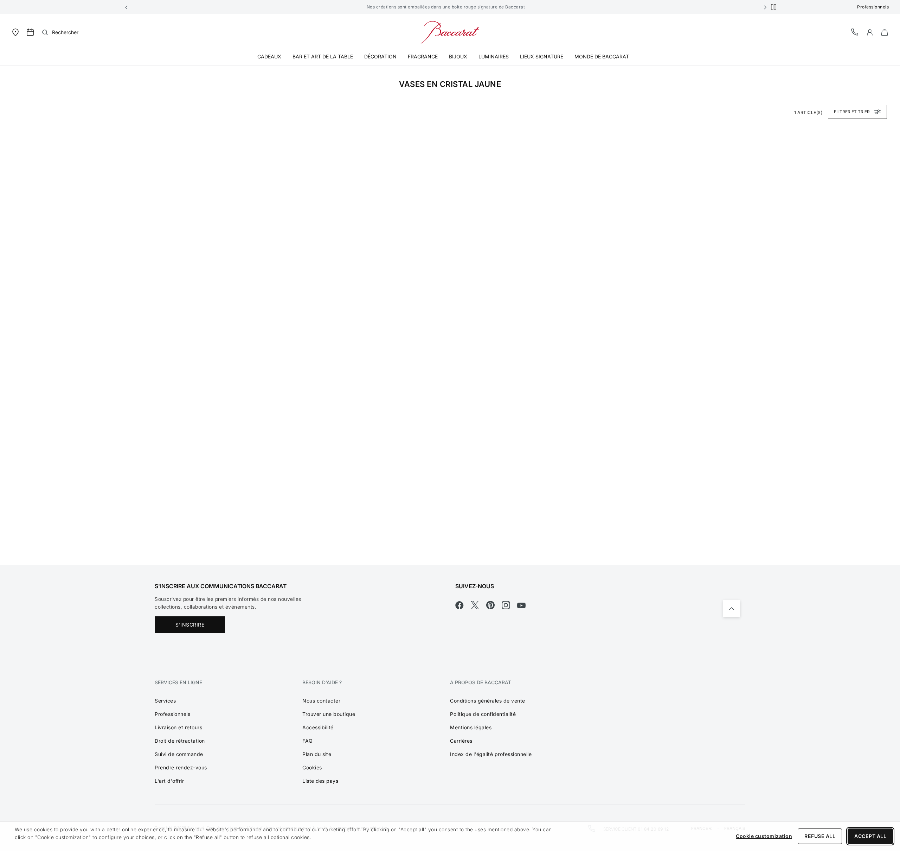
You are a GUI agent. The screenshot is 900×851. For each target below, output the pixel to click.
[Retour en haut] (731, 608)
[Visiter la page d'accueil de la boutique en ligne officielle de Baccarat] (450, 32)
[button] (126, 7)
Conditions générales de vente (487, 701)
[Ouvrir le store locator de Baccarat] (15, 32)
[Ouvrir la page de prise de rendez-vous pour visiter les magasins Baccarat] (30, 32)
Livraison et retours (178, 727)
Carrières (461, 741)
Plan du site (316, 754)
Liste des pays (320, 781)
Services (165, 701)
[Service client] (855, 32)
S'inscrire (189, 625)
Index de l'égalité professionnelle (491, 754)
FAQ (307, 741)
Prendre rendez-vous (181, 767)
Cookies (312, 767)
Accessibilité (318, 727)
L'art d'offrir (169, 781)
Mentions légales (470, 727)
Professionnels (873, 6)
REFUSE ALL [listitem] (819, 836)
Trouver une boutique (328, 714)
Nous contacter (321, 701)
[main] (450, 315)
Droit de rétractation (180, 741)
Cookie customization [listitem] (764, 836)
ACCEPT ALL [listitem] (870, 836)
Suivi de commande (179, 754)
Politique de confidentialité (483, 714)
